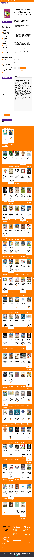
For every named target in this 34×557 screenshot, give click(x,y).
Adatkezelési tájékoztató (26, 534)
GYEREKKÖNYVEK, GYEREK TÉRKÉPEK (7, 50)
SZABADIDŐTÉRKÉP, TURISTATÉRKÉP (7, 36)
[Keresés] (29, 4)
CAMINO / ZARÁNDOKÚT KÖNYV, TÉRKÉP (6, 39)
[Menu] (32, 4)
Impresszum (25, 535)
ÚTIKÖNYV (7, 43)
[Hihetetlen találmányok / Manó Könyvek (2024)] (33, 278)
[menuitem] (2, 0)
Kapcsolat (3, 543)
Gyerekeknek (27, 70)
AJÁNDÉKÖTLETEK (23, 70)
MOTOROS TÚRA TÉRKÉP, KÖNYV (5, 62)
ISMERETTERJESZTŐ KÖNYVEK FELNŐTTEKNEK (7, 57)
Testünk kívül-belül (20, 53)
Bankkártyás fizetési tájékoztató (15, 534)
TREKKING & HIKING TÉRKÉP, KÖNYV (6, 65)
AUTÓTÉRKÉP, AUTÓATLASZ (7, 48)
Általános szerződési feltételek (26, 530)
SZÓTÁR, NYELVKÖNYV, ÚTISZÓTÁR (7, 70)
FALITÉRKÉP (7, 45)
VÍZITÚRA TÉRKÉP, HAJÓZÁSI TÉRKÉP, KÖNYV (7, 73)
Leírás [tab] (16, 76)
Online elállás (15, 535)
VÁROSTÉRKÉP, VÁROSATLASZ (5, 53)
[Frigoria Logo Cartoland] (5, 4)
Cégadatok (3, 544)
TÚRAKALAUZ (7, 41)
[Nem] (32, 554)
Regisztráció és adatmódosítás (15, 530)
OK (17, 555)
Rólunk (3, 546)
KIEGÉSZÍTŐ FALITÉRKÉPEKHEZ (5, 60)
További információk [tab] (21, 76)
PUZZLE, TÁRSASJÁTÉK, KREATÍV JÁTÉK (7, 67)
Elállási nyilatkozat (4, 121)
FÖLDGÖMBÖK (7, 55)
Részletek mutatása (6, 145)
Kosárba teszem (23, 67)
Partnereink (4, 547)
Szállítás (2, 0)
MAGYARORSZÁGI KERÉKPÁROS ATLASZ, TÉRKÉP (7, 33)
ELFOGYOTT (4, 201)
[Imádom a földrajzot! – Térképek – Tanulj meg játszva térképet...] (0, 278)
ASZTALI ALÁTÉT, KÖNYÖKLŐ (5, 30)
